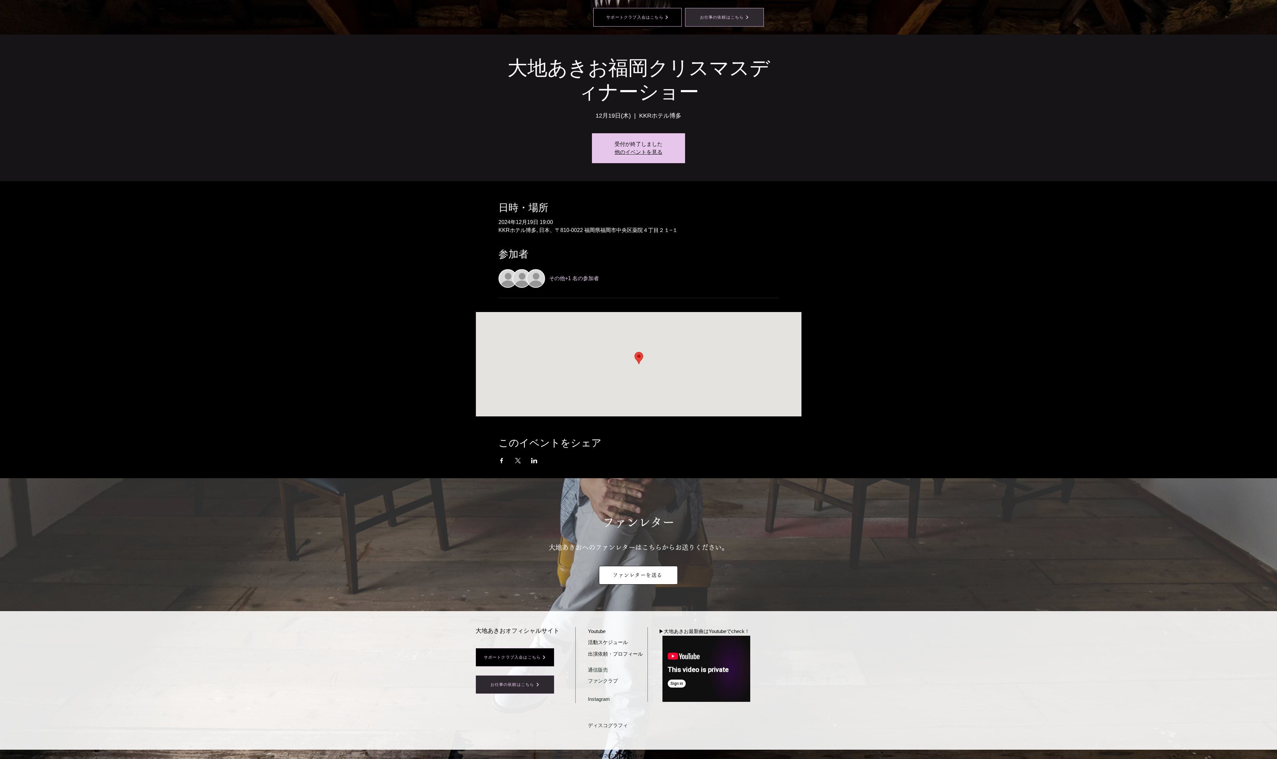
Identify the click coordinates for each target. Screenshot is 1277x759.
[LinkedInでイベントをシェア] (534, 460)
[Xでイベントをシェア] (518, 460)
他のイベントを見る (638, 152)
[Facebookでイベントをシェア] (501, 460)
